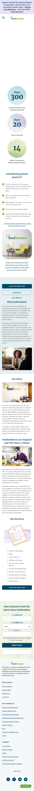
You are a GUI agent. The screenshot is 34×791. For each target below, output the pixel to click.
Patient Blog (6, 693)
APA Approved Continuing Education (13, 718)
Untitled (17, 622)
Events (4, 735)
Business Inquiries (7, 725)
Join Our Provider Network (10, 707)
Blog (3, 728)
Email (17, 615)
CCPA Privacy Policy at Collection (12, 764)
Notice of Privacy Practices (10, 757)
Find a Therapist (7, 686)
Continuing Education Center (10, 721)
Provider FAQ (17, 292)
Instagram (17, 630)
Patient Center (6, 690)
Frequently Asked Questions (10, 714)
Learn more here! (17, 12)
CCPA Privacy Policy (8, 760)
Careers (4, 753)
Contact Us (5, 697)
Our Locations (6, 746)
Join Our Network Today (17, 286)
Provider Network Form (9, 711)
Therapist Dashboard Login (10, 732)
